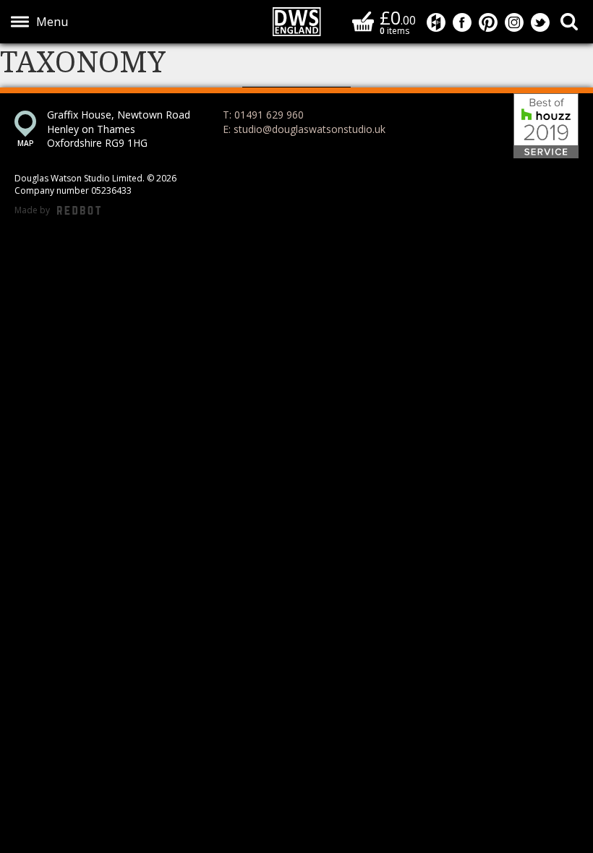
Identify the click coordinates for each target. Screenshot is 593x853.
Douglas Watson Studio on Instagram (514, 22)
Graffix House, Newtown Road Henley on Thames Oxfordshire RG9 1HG (118, 129)
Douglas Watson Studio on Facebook (462, 22)
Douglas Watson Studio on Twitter (540, 22)
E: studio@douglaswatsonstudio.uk (304, 129)
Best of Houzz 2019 (546, 125)
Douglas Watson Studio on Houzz (436, 22)
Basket (363, 21)
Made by (57, 210)
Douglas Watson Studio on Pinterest (488, 22)
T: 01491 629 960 (263, 114)
